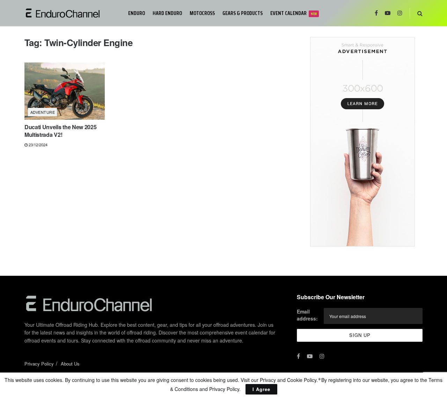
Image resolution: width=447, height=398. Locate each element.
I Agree (261, 389)
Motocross (202, 13)
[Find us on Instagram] (399, 13)
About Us (70, 363)
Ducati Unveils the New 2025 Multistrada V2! (60, 131)
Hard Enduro (167, 13)
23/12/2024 (37, 144)
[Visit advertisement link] (362, 141)
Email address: (307, 315)
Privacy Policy (39, 363)
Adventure (42, 112)
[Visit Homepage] (71, 13)
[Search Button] (420, 13)
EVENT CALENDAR (293, 13)
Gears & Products (242, 13)
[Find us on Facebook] (376, 13)
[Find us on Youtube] (387, 13)
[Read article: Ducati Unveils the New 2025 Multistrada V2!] (64, 91)
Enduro (136, 13)
